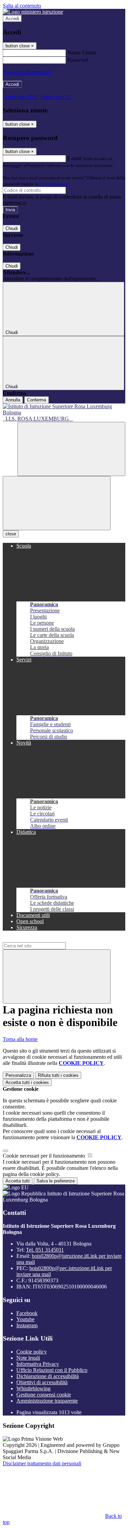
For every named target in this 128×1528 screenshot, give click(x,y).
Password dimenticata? (27, 72)
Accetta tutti (27, 1082)
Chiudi (11, 228)
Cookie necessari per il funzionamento (44, 1156)
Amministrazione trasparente (47, 1401)
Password (77, 60)
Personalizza (18, 1075)
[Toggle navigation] (57, 503)
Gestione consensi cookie (43, 1394)
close (10, 533)
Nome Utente (81, 53)
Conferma (36, 399)
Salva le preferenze (56, 1180)
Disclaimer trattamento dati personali (42, 1463)
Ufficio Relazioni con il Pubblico (51, 1370)
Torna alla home (20, 1039)
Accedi (12, 18)
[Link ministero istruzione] (33, 12)
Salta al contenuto (22, 6)
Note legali (28, 1358)
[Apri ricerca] (71, 449)
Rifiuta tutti (58, 1075)
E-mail (74, 158)
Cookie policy (31, 1352)
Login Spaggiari (54, 183)
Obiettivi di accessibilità (42, 1382)
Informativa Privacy (37, 1364)
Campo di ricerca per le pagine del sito (44, 939)
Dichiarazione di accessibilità (47, 1376)
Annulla (12, 399)
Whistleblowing (33, 1388)
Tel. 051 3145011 (45, 1250)
